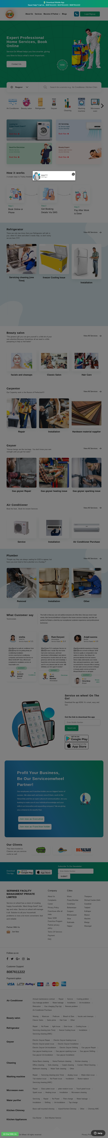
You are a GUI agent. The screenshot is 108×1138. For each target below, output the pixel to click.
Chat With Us (10, 1134)
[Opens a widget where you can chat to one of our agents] (98, 1133)
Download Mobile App (55, 2)
